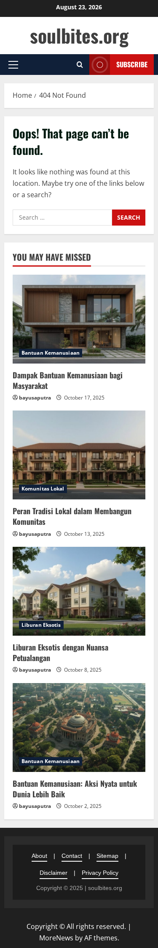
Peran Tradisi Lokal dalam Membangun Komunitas (72, 516)
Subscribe (131, 64)
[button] (13, 65)
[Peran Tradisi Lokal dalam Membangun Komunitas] (79, 455)
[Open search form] (80, 64)
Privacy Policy (100, 872)
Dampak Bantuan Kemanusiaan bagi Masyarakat (68, 380)
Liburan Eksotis (41, 624)
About (39, 855)
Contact (72, 855)
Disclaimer (53, 872)
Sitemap (107, 855)
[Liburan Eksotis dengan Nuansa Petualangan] (79, 591)
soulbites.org (79, 35)
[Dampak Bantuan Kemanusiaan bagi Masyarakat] (79, 319)
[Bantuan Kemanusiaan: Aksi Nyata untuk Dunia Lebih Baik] (79, 727)
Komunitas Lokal (42, 488)
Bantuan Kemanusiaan (50, 352)
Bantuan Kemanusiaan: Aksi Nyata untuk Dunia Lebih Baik (75, 788)
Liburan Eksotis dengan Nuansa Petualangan (60, 652)
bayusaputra (35, 397)
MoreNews (56, 937)
